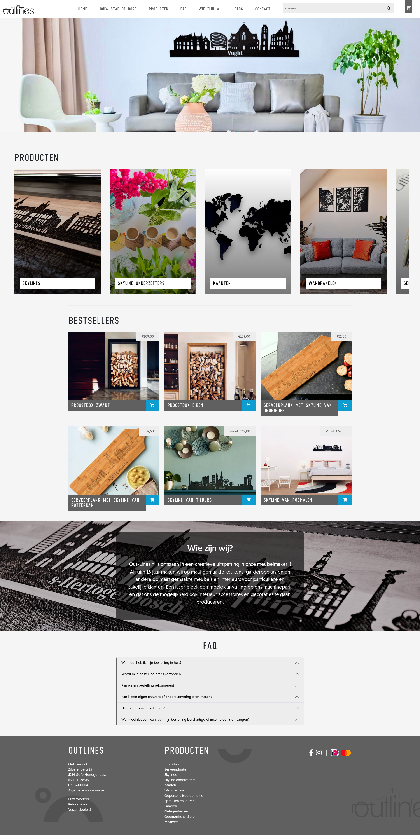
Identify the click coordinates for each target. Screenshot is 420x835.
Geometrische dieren (180, 816)
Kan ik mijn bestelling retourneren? (148, 685)
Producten (158, 8)
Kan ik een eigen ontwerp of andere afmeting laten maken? (166, 697)
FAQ (183, 8)
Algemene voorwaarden (86, 790)
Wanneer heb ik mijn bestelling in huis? (151, 662)
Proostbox (172, 764)
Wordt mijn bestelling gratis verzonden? (151, 674)
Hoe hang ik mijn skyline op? (143, 708)
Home (82, 8)
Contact (262, 8)
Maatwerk (171, 822)
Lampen (170, 806)
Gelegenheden (176, 811)
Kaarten (170, 785)
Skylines (170, 774)
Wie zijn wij (210, 8)
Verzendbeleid (79, 809)
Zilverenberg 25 (80, 769)
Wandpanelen (175, 790)
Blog (238, 8)
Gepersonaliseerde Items (183, 795)
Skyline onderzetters (179, 780)
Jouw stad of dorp (118, 8)
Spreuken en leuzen (179, 801)
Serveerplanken (176, 769)
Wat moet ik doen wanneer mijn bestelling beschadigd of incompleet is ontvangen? (185, 719)
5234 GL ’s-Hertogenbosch (88, 774)
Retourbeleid (78, 804)
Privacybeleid (78, 799)
